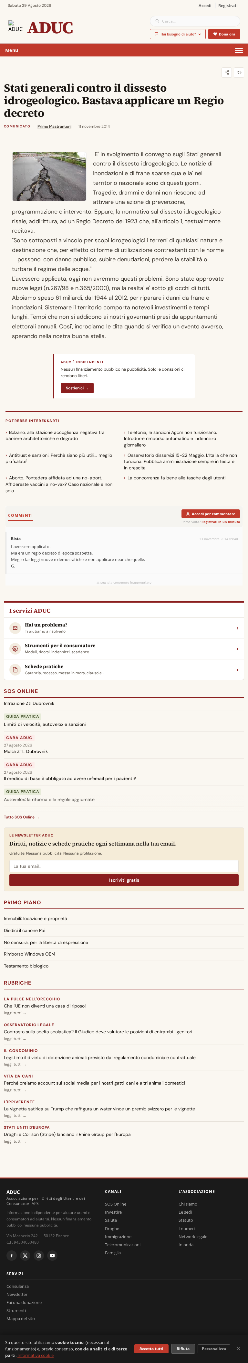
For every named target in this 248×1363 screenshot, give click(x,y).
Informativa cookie (35, 1355)
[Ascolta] (239, 72)
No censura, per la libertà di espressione (46, 942)
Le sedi (185, 1212)
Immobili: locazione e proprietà (35, 918)
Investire (113, 1212)
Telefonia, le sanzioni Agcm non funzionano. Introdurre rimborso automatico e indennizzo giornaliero (170, 438)
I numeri (187, 1228)
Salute (111, 1220)
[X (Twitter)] (25, 1255)
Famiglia (113, 1253)
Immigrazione (118, 1236)
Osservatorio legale (29, 1024)
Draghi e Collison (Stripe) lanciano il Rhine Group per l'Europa (67, 1134)
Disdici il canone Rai (24, 930)
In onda (186, 1245)
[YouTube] (52, 1255)
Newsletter (16, 1294)
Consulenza (17, 1286)
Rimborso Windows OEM (29, 954)
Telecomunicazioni (122, 1245)
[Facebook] (11, 1255)
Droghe (112, 1228)
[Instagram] (39, 1255)
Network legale (193, 1236)
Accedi (205, 5)
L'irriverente (19, 1102)
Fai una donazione (24, 1302)
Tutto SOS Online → (21, 817)
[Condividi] (227, 72)
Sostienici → (77, 388)
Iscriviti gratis (124, 880)
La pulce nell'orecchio (32, 999)
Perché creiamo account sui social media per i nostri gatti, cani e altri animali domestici (94, 1083)
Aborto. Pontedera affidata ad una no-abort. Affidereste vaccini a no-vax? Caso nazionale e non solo (58, 484)
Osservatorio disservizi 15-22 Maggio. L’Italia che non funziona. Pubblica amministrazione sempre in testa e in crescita (180, 461)
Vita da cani (18, 1076)
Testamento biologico (26, 966)
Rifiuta (183, 1348)
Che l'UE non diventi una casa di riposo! (45, 1006)
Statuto (186, 1220)
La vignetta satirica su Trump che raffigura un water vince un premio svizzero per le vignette (99, 1109)
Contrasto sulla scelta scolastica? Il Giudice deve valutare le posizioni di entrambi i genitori (98, 1032)
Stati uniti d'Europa (27, 1127)
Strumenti (16, 1310)
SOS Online (21, 691)
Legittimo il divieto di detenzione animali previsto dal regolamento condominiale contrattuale (100, 1057)
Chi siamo (188, 1204)
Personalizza (214, 1348)
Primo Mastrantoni (54, 126)
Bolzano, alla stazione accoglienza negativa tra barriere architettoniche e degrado (55, 435)
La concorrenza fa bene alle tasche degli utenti (176, 478)
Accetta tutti (151, 1348)
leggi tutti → (15, 1013)
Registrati (228, 5)
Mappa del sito (20, 1318)
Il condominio (20, 1050)
